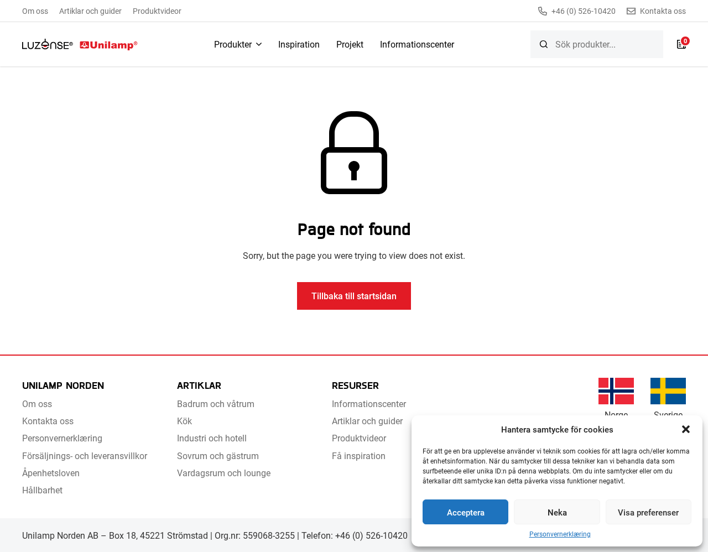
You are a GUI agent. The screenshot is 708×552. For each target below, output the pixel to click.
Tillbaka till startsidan (354, 295)
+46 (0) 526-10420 (583, 11)
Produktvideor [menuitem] (157, 11)
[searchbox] (596, 44)
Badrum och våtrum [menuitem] (215, 403)
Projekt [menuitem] (349, 44)
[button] (685, 429)
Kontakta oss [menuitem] (48, 420)
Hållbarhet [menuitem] (42, 490)
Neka (557, 512)
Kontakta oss (663, 11)
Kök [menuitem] (184, 420)
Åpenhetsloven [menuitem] (51, 472)
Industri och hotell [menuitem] (212, 438)
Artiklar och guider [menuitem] (90, 11)
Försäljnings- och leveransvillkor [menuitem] (84, 455)
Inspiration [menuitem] (299, 44)
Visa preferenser (648, 512)
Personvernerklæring (560, 534)
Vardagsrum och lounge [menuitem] (223, 472)
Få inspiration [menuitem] (359, 455)
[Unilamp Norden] (80, 44)
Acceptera (466, 512)
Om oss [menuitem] (35, 11)
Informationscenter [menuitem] (417, 44)
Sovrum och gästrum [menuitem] (218, 455)
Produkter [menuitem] (233, 44)
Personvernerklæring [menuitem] (62, 438)
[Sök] (543, 44)
